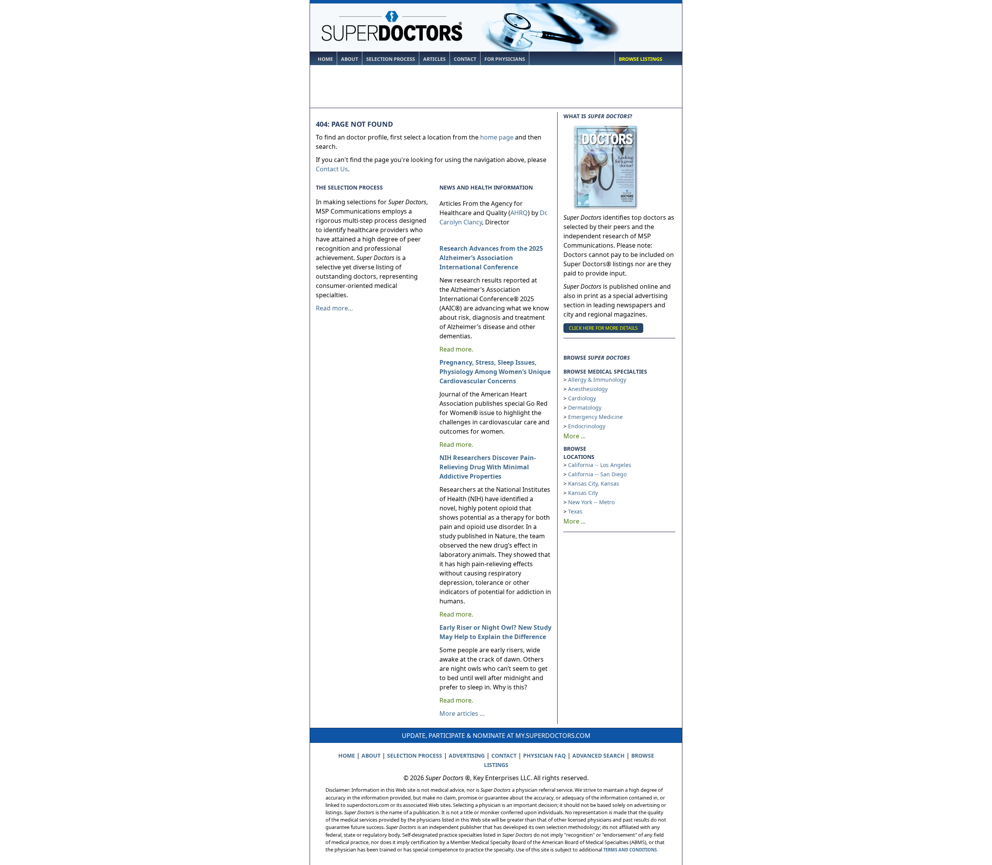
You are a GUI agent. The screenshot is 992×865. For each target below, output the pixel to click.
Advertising (467, 755)
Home (325, 59)
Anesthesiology (588, 389)
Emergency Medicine (595, 416)
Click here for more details (603, 328)
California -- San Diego (597, 474)
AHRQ (519, 212)
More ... (574, 436)
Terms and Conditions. (630, 850)
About (349, 59)
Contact (465, 59)
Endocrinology (586, 426)
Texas (575, 511)
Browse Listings (640, 59)
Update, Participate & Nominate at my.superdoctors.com (496, 735)
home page (496, 137)
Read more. (456, 349)
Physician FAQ (544, 755)
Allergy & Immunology (597, 379)
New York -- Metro (591, 502)
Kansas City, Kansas (593, 483)
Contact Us (332, 169)
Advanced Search (598, 755)
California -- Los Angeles (599, 465)
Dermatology (584, 407)
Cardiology (582, 398)
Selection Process (390, 59)
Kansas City (583, 492)
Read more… (334, 308)
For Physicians (504, 59)
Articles (434, 59)
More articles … (462, 713)
